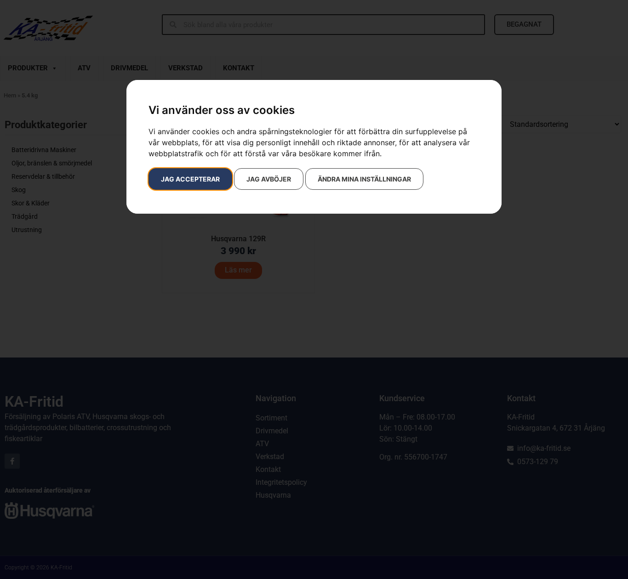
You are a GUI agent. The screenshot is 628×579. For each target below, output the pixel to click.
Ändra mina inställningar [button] (364, 179)
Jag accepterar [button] (190, 179)
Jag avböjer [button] (268, 179)
